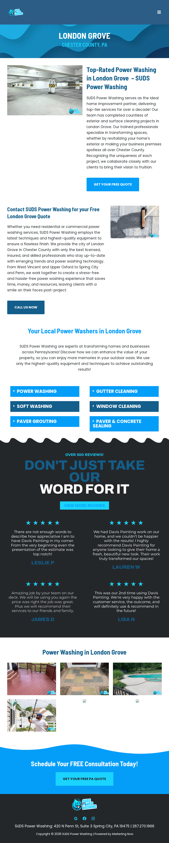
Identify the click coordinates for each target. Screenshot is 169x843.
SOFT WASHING (34, 406)
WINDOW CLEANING (118, 406)
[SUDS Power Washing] (16, 12)
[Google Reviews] (76, 818)
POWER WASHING (37, 391)
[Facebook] (84, 818)
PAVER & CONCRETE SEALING (117, 423)
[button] (44, 391)
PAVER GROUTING (37, 421)
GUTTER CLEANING (117, 391)
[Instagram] (93, 818)
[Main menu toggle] (159, 12)
